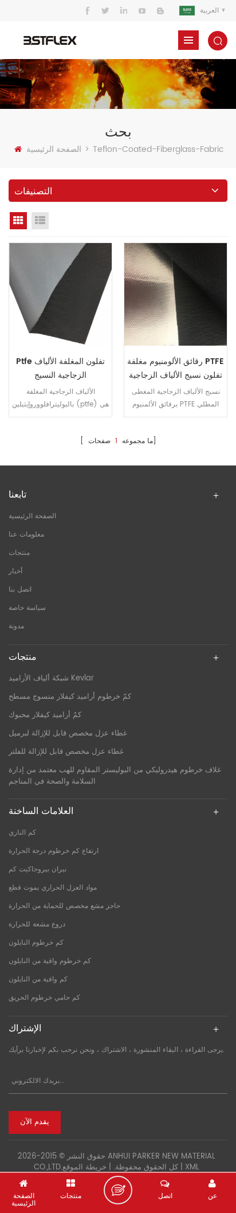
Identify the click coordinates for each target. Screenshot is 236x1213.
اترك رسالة (118, 1190)
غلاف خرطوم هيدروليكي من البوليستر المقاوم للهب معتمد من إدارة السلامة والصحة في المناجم (115, 776)
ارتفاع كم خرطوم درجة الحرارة (54, 851)
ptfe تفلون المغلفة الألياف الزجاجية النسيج (60, 368)
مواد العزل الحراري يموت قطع (53, 887)
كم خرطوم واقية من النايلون (50, 961)
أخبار (15, 571)
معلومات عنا (26, 534)
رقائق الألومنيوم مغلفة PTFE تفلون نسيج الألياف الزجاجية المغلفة (175, 368)
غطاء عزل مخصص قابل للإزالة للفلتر (66, 752)
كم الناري (22, 832)
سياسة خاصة (27, 607)
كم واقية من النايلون (38, 979)
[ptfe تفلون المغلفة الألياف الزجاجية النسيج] (60, 294)
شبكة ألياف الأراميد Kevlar (51, 678)
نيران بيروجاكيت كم (37, 869)
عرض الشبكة (18, 220)
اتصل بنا (20, 589)
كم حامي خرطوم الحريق (44, 997)
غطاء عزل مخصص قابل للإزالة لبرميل (68, 733)
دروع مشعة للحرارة (37, 924)
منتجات (19, 552)
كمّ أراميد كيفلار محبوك (45, 715)
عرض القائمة (40, 220)
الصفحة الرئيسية (53, 149)
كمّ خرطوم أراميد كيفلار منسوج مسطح (70, 697)
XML (192, 1167)
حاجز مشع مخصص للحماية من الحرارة (64, 906)
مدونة (16, 626)
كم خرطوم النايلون (36, 942)
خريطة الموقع (84, 1167)
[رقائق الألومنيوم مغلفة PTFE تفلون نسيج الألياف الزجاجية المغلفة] (175, 294)
